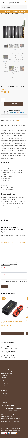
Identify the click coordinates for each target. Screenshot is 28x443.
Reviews (15, 120)
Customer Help (4, 383)
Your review (4, 247)
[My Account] (22, 3)
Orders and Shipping (6, 369)
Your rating (4, 240)
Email (3, 274)
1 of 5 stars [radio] (3, 242)
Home (2, 13)
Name (3, 267)
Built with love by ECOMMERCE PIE (10, 430)
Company (3, 366)
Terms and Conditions (6, 373)
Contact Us (4, 385)
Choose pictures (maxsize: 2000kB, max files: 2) (12, 262)
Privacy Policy (4, 375)
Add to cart (14, 103)
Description (8, 120)
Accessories (7, 13)
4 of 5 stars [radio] (19, 242)
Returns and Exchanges (7, 371)
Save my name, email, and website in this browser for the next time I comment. (15, 282)
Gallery (2, 120)
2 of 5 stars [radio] (8, 242)
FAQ (2, 387)
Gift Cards (3, 377)
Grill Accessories (15, 13)
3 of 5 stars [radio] (14, 242)
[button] (24, 19)
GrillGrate (3, 89)
